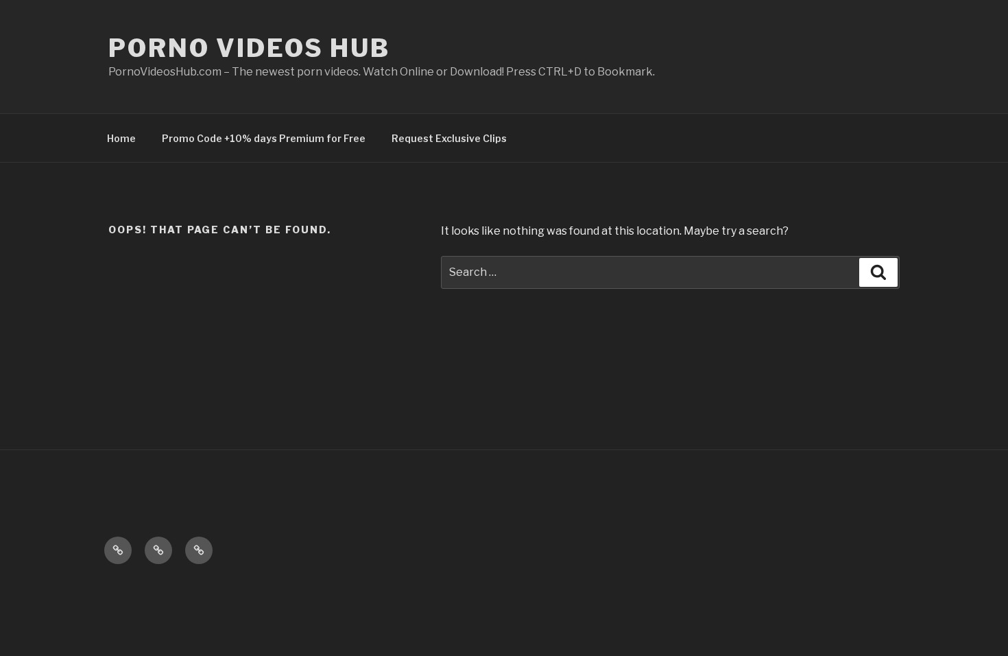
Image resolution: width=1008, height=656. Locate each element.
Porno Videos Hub (249, 48)
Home (121, 138)
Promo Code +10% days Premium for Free (263, 138)
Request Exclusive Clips (449, 138)
